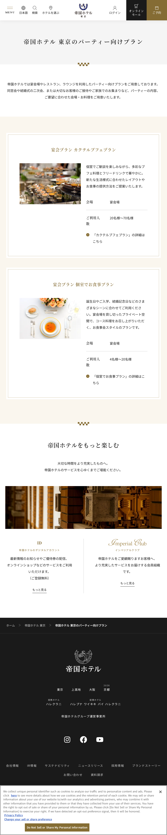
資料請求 (97, 775)
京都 (107, 689)
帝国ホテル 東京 (35, 625)
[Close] (160, 791)
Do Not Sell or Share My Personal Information (57, 827)
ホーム (10, 625)
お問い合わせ (73, 775)
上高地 (76, 689)
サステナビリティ (57, 765)
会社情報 (12, 765)
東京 (60, 689)
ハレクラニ (54, 704)
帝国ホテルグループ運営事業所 (83, 716)
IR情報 (32, 765)
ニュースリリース (90, 765)
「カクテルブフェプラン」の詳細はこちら (119, 238)
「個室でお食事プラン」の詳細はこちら (119, 379)
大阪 (92, 689)
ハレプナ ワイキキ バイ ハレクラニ (95, 704)
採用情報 (117, 765)
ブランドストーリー (146, 765)
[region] (83, 810)
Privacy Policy (13, 815)
